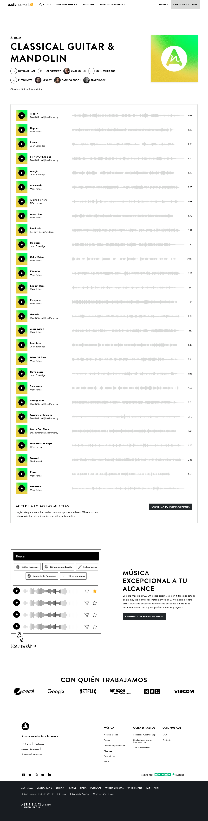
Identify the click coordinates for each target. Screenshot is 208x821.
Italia (83, 787)
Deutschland (44, 787)
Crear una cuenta (185, 4)
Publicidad (39, 743)
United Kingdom (114, 787)
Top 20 (107, 761)
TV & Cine (89, 4)
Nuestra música (67, 4)
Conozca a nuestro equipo (144, 734)
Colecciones (109, 756)
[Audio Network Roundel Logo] (25, 726)
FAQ (164, 734)
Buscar (107, 740)
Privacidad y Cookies (79, 794)
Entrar (163, 4)
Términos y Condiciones (103, 794)
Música (109, 727)
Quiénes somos (144, 727)
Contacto (166, 740)
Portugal (95, 787)
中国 (156, 787)
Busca (47, 4)
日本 (148, 787)
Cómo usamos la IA (141, 747)
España (60, 787)
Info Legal (61, 794)
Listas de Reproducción (114, 745)
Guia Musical (172, 727)
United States (134, 787)
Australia (27, 787)
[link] (20, 4)
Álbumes (108, 750)
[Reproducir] (21, 115)
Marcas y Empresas (112, 4)
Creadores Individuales (31, 753)
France (72, 787)
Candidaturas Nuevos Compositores (142, 741)
